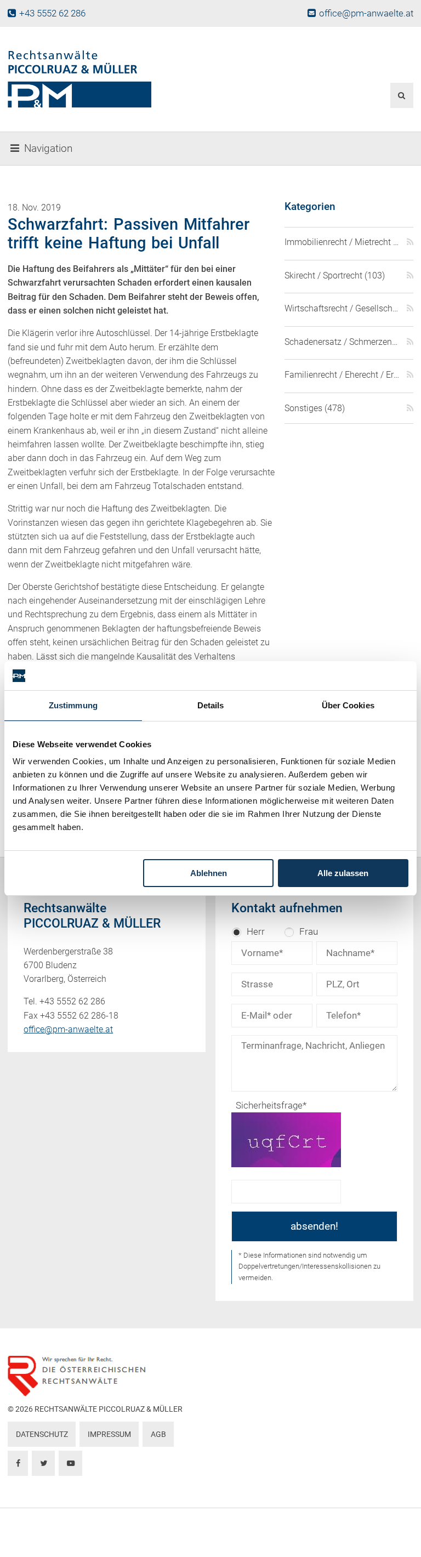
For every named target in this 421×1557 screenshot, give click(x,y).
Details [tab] (210, 705)
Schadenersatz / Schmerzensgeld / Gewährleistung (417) (342, 342)
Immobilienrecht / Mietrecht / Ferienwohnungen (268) (342, 242)
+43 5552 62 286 (52, 13)
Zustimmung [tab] (73, 705)
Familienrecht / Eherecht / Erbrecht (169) (342, 375)
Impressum (109, 1434)
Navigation (48, 149)
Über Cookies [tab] (348, 705)
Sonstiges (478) (315, 408)
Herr (256, 931)
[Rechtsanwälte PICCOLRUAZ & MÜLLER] (141, 79)
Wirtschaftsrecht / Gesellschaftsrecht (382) (342, 308)
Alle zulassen (342, 873)
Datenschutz (42, 1434)
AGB (158, 1434)
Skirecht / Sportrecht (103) (335, 275)
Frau (308, 931)
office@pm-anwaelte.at (366, 13)
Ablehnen (208, 873)
